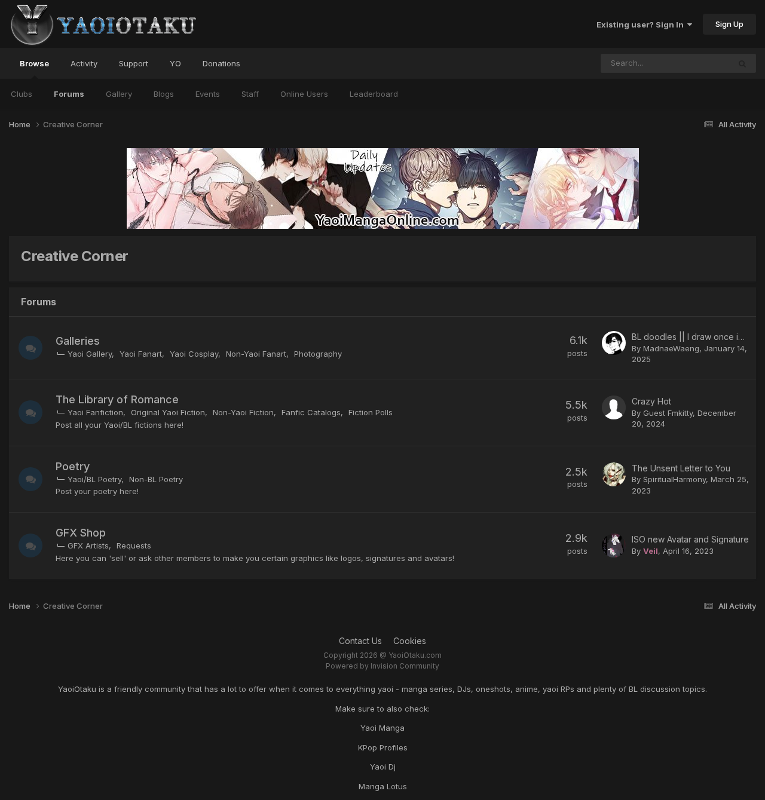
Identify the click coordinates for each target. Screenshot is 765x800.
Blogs (164, 94)
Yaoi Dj (383, 766)
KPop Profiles (383, 747)
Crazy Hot (651, 401)
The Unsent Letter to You (681, 468)
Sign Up (729, 24)
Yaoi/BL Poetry (94, 479)
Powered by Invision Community (382, 665)
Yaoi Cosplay (194, 353)
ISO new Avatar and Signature (690, 539)
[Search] (742, 63)
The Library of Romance (117, 399)
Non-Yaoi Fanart (256, 353)
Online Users (304, 94)
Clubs (21, 94)
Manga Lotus (383, 786)
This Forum (693, 63)
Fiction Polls (370, 412)
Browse (34, 63)
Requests (134, 545)
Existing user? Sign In (641, 24)
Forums (69, 94)
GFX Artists (88, 545)
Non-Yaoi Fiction (243, 412)
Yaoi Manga (382, 727)
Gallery (119, 94)
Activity (84, 63)
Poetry (73, 466)
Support (133, 63)
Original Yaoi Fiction (168, 412)
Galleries (78, 341)
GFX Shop (81, 532)
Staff (250, 94)
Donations (221, 63)
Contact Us (360, 641)
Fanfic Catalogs (311, 412)
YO (175, 63)
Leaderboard (374, 94)
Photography (318, 353)
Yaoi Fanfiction (95, 412)
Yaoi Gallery (90, 353)
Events (207, 94)
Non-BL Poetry (156, 479)
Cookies (409, 641)
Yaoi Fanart (141, 353)
